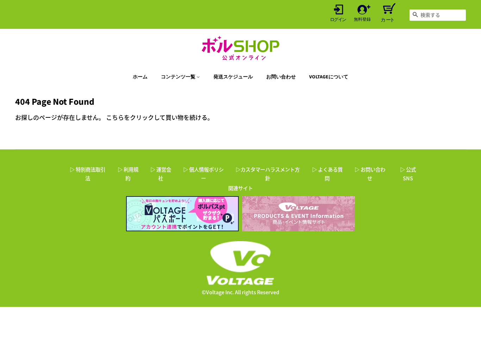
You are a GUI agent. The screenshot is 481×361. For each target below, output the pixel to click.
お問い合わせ (281, 76)
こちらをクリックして (135, 117)
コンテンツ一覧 (178, 76)
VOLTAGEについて (328, 76)
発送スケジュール (233, 76)
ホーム (140, 76)
